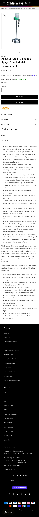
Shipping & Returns (9, 363)
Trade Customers (9, 376)
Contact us (7, 337)
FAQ (5, 401)
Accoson (3, 56)
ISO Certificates (8, 410)
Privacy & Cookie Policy (10, 359)
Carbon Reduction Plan (10, 341)
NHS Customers (8, 427)
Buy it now (19, 102)
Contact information (20, 512)
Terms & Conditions (9, 372)
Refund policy (21, 510)
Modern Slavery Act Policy (11, 350)
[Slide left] (15, 53)
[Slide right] (24, 53)
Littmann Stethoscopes (10, 414)
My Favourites (8, 422)
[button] (4, 3)
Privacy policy (29, 510)
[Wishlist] (30, 3)
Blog (5, 392)
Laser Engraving (8, 418)
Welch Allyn (7, 440)
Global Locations (8, 405)
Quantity (3, 86)
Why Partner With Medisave (12, 380)
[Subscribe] (29, 481)
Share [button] (5, 135)
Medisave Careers (9, 354)
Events (6, 346)
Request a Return (9, 431)
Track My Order (8, 435)
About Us (6, 333)
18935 (18, 465)
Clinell (5, 397)
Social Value (7, 367)
